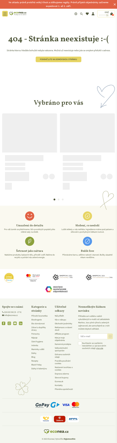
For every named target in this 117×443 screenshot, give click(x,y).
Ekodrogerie (36, 319)
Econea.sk (59, 381)
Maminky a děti (37, 349)
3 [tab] (63, 200)
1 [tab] (55, 200)
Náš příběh (59, 315)
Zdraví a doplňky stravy (38, 328)
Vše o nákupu (60, 319)
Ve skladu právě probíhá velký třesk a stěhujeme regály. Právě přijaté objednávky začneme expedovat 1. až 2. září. (58, 4)
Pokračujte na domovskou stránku (58, 59)
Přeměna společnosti (64, 389)
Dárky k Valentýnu (39, 368)
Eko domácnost (38, 323)
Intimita (34, 345)
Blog (33, 357)
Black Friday (36, 364)
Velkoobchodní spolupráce (61, 349)
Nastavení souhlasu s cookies (64, 368)
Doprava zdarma (62, 373)
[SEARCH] (81, 14)
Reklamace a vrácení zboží (63, 328)
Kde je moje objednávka (60, 339)
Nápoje (34, 337)
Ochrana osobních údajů (62, 356)
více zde (99, 348)
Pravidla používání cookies (62, 362)
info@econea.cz (11, 315)
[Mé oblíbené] (87, 14)
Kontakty (59, 385)
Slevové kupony (61, 377)
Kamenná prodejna (63, 344)
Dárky (33, 353)
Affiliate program (62, 334)
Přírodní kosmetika (39, 315)
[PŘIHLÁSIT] (110, 336)
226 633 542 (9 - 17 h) (12, 312)
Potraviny (35, 334)
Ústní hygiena (37, 341)
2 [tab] (59, 200)
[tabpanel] (29, 152)
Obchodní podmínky (63, 323)
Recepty (34, 361)
